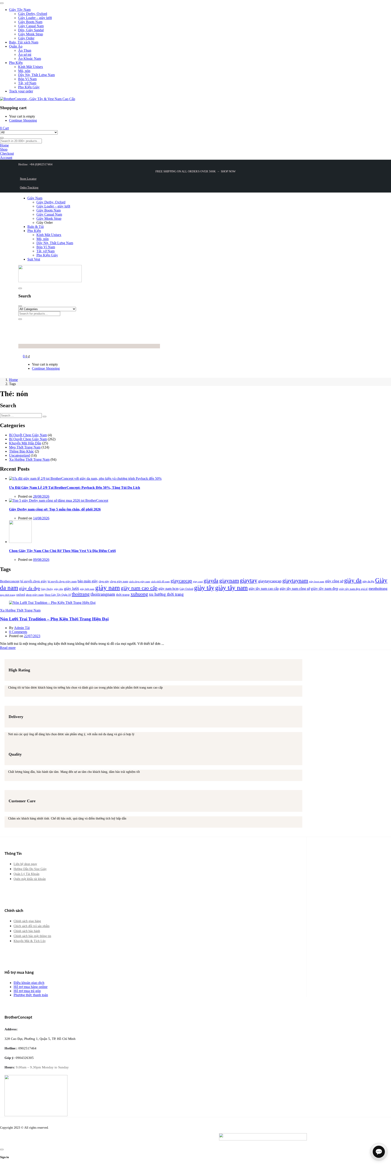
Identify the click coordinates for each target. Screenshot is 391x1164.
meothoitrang (378, 588)
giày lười (71, 588)
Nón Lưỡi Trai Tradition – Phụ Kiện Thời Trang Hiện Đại (54, 619)
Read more (8, 648)
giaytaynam (295, 580)
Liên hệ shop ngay (25, 864)
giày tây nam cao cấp (264, 588)
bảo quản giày (88, 581)
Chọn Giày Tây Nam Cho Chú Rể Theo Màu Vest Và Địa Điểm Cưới (62, 551)
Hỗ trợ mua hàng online (31, 987)
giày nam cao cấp (139, 588)
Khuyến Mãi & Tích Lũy (30, 941)
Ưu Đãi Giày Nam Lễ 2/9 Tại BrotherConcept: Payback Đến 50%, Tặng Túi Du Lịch (74, 487)
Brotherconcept (9, 581)
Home (13, 380)
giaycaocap (181, 580)
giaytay (248, 580)
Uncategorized (19, 455)
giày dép (58, 589)
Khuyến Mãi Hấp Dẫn (25, 443)
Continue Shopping (23, 120)
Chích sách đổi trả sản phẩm (32, 926)
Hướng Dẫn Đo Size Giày (30, 869)
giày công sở (334, 581)
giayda (211, 580)
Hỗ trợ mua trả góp (27, 991)
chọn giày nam (119, 581)
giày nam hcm (168, 588)
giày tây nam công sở (295, 588)
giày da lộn (368, 581)
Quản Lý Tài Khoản (26, 874)
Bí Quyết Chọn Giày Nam (28, 435)
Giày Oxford (186, 588)
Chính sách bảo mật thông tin (32, 936)
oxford (20, 594)
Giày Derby (47, 589)
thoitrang (81, 594)
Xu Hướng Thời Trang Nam (29, 459)
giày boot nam (316, 581)
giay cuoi (198, 581)
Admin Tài (22, 628)
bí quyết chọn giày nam (62, 581)
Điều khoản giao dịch (29, 983)
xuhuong (139, 594)
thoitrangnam (103, 594)
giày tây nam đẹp (324, 588)
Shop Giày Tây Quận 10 (58, 594)
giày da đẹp (29, 588)
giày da (353, 580)
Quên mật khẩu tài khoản (30, 879)
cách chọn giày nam (139, 581)
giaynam (229, 580)
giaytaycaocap (269, 581)
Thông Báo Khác (21, 451)
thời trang (123, 594)
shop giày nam (35, 594)
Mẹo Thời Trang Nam (25, 447)
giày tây (204, 587)
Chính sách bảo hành (27, 931)
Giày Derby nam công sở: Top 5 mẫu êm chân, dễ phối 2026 (55, 509)
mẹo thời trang (7, 595)
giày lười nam (87, 589)
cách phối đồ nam (160, 581)
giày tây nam (231, 587)
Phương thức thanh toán (31, 995)
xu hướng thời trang (166, 594)
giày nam (107, 587)
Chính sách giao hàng (27, 921)
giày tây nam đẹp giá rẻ (353, 588)
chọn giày (104, 581)
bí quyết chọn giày (33, 581)
